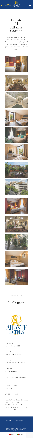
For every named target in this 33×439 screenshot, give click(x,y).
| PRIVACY (16, 385)
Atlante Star (8, 420)
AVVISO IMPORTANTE (12, 394)
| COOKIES (24, 385)
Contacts (21, 423)
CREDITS (9, 388)
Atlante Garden (19, 420)
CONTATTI (8, 385)
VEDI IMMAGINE (16, 65)
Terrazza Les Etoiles (10, 423)
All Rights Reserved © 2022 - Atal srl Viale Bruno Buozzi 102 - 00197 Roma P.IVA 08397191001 (16, 429)
